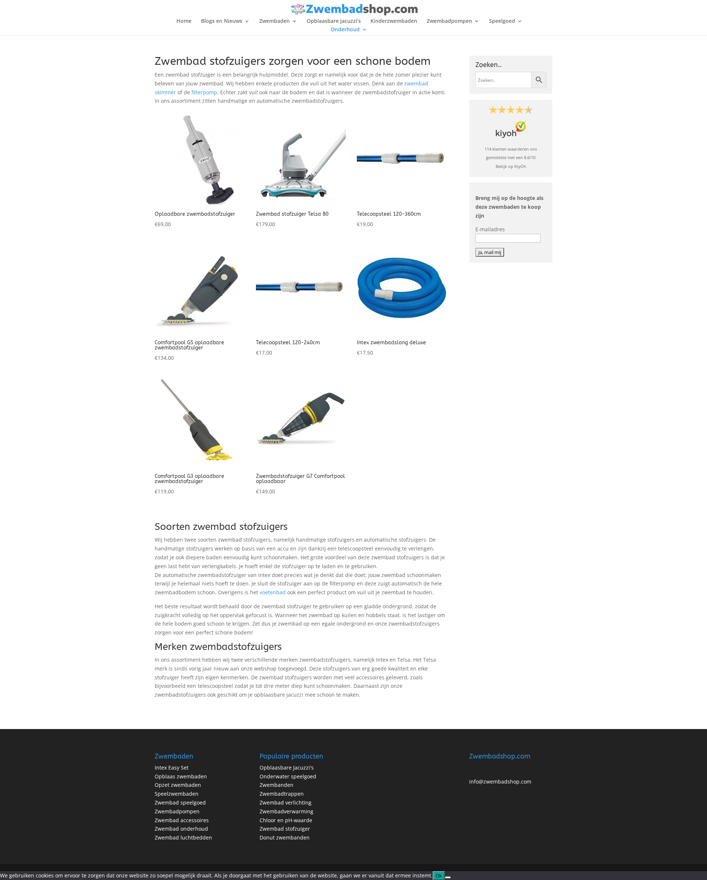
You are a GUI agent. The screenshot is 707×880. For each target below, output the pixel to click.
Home (183, 21)
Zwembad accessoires (182, 820)
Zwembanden (276, 784)
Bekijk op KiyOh (511, 166)
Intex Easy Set (172, 767)
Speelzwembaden (176, 793)
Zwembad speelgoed (180, 802)
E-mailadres (490, 229)
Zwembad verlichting (286, 802)
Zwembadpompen (449, 21)
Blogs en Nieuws (221, 21)
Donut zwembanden (285, 837)
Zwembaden (274, 21)
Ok (439, 875)
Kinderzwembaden (393, 21)
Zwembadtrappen (282, 793)
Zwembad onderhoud (181, 828)
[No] (448, 877)
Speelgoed (502, 21)
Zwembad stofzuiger (285, 828)
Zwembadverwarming (286, 811)
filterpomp (204, 92)
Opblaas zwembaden (181, 776)
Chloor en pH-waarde (286, 820)
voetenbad (273, 592)
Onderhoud (345, 30)
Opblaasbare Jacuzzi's (287, 767)
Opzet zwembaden (178, 784)
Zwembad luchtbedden (183, 837)
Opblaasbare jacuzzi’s (334, 21)
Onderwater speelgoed (288, 776)
